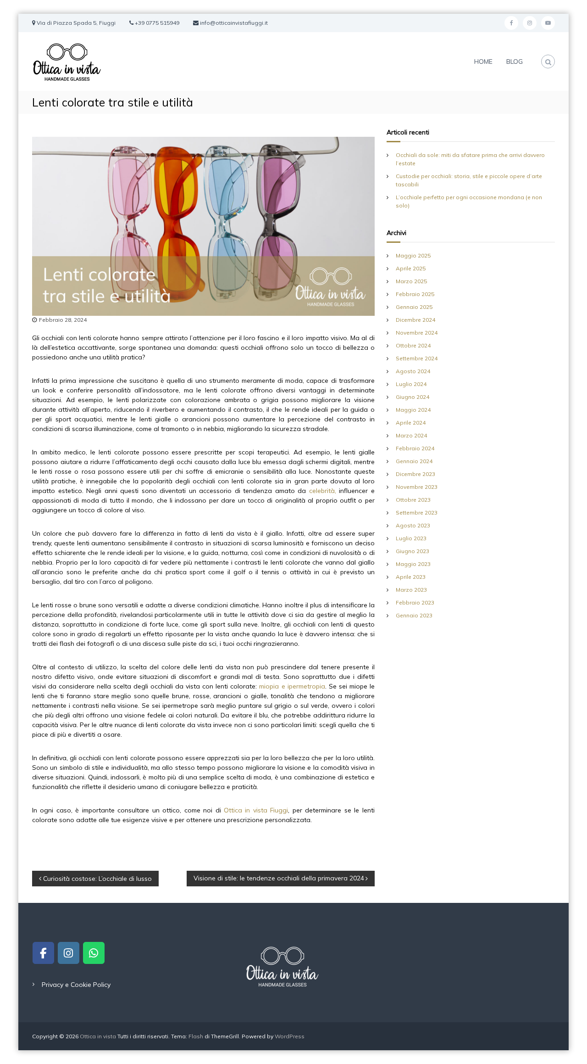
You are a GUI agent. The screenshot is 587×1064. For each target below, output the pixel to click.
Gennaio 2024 (414, 461)
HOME (483, 61)
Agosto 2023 (413, 525)
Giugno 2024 (412, 396)
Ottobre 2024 (413, 345)
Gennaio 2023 (414, 615)
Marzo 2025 (411, 281)
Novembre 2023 (416, 486)
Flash (195, 1036)
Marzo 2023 (411, 589)
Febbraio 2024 (415, 448)
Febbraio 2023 (415, 602)
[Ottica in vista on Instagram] (68, 953)
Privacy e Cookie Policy (76, 984)
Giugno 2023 (412, 551)
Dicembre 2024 (415, 319)
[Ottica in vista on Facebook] (43, 953)
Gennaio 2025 (414, 306)
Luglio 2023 (411, 538)
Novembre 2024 (416, 332)
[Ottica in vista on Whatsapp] (93, 953)
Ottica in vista (98, 1036)
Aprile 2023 (411, 576)
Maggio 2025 (413, 255)
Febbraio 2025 (415, 294)
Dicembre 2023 (415, 473)
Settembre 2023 (416, 512)
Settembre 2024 (416, 358)
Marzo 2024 (411, 435)
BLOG (514, 61)
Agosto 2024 (413, 371)
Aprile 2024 (411, 422)
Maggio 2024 (413, 409)
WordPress (290, 1036)
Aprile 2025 (411, 268)
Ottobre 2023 (413, 499)
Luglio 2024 (411, 384)
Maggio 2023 (413, 563)
